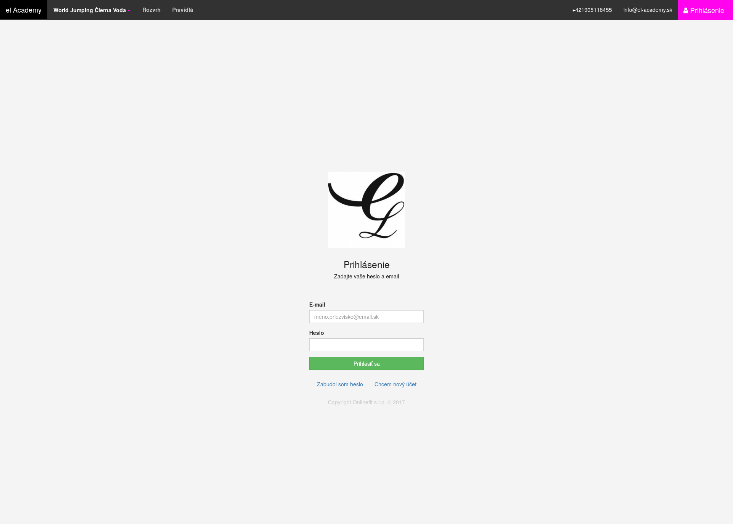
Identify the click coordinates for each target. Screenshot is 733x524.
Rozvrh (151, 9)
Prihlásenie (706, 10)
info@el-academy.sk (647, 9)
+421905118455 (592, 9)
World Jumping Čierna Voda (90, 10)
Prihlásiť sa (367, 363)
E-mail (317, 304)
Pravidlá (182, 9)
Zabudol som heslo (340, 384)
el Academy (24, 9)
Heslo (316, 332)
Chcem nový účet (396, 384)
